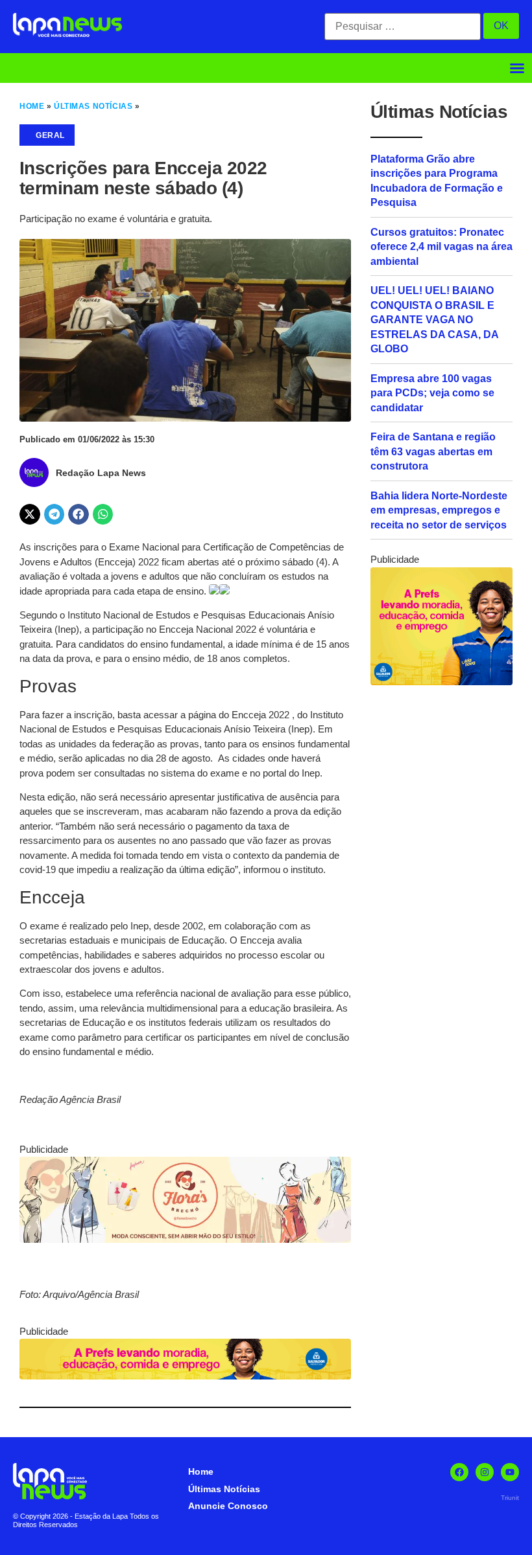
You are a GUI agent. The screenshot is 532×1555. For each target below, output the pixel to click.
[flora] (185, 1239)
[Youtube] (510, 1472)
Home (31, 106)
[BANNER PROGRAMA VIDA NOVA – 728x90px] (185, 1375)
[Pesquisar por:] (402, 26)
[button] (517, 68)
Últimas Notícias (93, 106)
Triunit (510, 1497)
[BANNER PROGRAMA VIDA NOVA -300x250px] (441, 681)
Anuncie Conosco (228, 1506)
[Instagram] (485, 1472)
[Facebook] (459, 1472)
